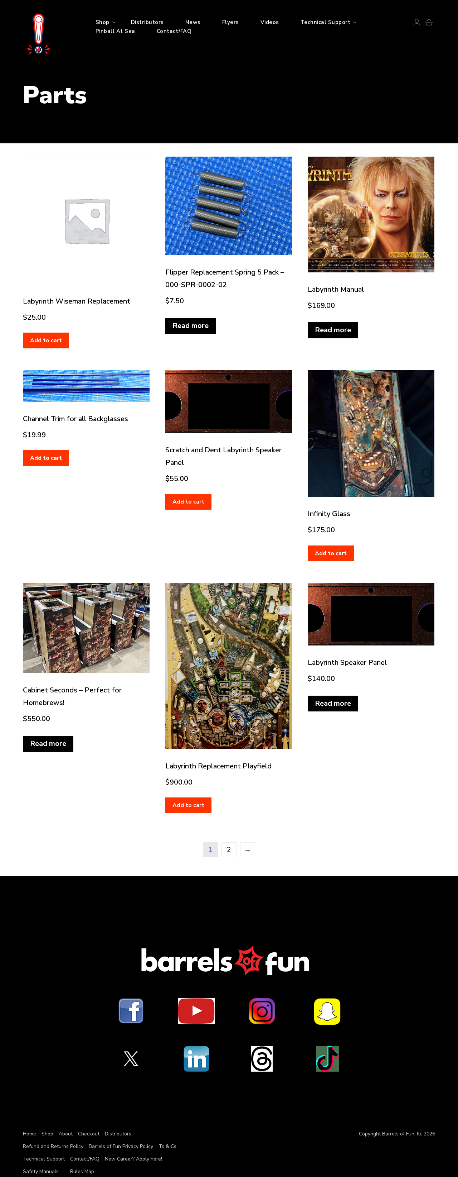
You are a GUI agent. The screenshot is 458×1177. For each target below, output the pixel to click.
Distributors (147, 22)
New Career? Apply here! (133, 1158)
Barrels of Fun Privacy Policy (121, 1146)
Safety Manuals (41, 1171)
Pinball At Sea (115, 31)
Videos (269, 22)
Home (29, 1133)
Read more (190, 325)
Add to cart (46, 340)
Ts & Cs (167, 1146)
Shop (102, 22)
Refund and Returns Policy (53, 1146)
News (193, 22)
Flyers (230, 22)
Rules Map (82, 1171)
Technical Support (326, 22)
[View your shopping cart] (429, 23)
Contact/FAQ (174, 31)
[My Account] (417, 23)
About (66, 1133)
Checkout (88, 1133)
